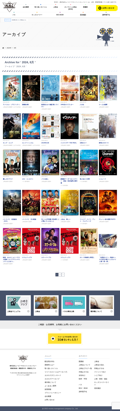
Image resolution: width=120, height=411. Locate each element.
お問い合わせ (49, 400)
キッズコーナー (37, 15)
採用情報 (48, 389)
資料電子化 (106, 15)
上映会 (55, 7)
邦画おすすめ (99, 368)
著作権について (50, 382)
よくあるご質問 (50, 386)
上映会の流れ (99, 365)
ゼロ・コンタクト (27, 179)
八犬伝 (82, 104)
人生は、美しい (65, 219)
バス (13, 15)
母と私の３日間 (85, 179)
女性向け (82, 375)
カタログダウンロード (53, 375)
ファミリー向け (100, 372)
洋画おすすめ (84, 372)
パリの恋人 (44, 179)
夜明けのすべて (104, 143)
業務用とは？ (49, 365)
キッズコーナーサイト (101, 383)
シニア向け (98, 375)
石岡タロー (83, 143)
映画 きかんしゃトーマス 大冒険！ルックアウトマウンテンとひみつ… (12, 259)
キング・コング (8, 143)
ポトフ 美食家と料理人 (87, 257)
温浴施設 (83, 15)
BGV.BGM (60, 15)
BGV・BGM (83, 388)
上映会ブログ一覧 (85, 368)
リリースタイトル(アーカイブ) (56, 372)
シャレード (102, 179)
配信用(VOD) (49, 361)
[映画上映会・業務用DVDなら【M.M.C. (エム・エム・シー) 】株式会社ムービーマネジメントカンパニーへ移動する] (3, 48)
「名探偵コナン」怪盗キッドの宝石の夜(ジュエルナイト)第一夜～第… (107, 259)
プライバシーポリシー (53, 393)
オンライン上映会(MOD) (70, 8)
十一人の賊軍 (103, 104)
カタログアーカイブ (52, 379)
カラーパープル (46, 257)
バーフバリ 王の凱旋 (29, 219)
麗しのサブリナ (8, 179)
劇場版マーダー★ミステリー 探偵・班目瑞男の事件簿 (69, 181)
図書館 (85, 7)
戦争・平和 (83, 379)
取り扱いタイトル (41, 7)
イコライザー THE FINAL (69, 143)
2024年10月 (45, 143)
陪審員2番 (25, 104)
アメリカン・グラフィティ (11, 104)
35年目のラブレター (67, 104)
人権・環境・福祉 (100, 379)
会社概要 (26, 7)
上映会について (84, 365)
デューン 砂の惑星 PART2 (107, 219)
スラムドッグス (27, 257)
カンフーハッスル (27, 143)
